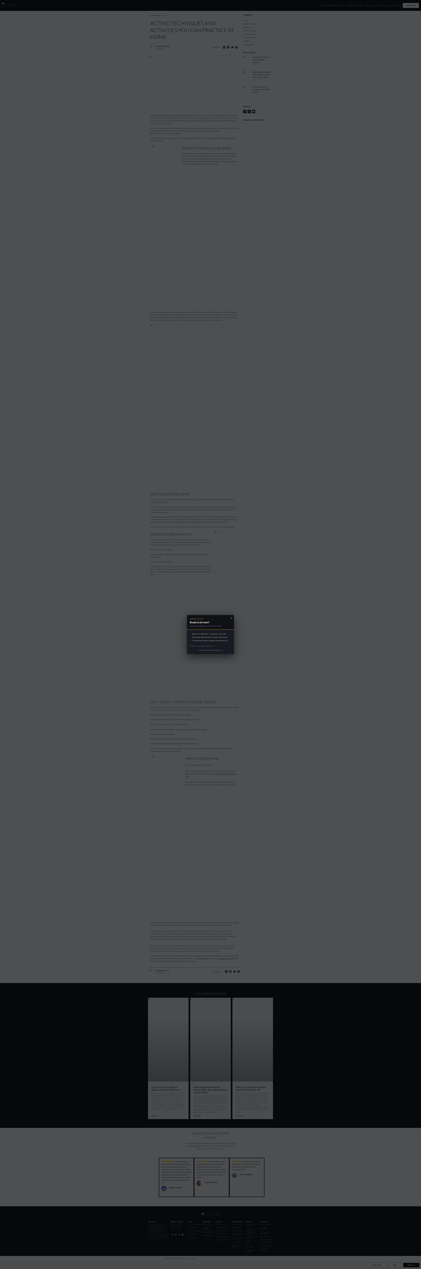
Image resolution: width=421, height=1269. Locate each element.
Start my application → (203, 645)
